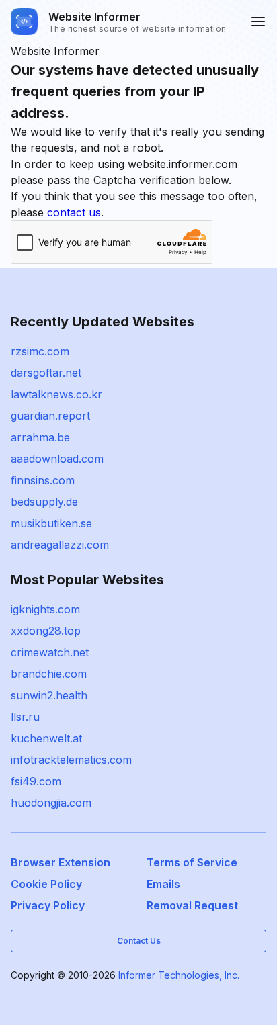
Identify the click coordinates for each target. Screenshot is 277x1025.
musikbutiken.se (51, 523)
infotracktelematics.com (71, 759)
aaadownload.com (57, 458)
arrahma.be (40, 437)
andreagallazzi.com (60, 544)
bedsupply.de (44, 501)
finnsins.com (43, 480)
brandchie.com (49, 673)
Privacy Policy (48, 905)
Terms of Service (192, 862)
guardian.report (50, 415)
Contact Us (139, 941)
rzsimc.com (40, 351)
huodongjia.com (51, 802)
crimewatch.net (50, 652)
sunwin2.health (49, 695)
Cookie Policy (46, 884)
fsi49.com (36, 781)
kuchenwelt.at (46, 738)
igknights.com (45, 609)
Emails (163, 884)
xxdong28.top (46, 630)
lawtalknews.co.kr (56, 394)
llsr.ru (25, 716)
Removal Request (192, 905)
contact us (74, 212)
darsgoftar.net (46, 373)
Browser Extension (60, 862)
